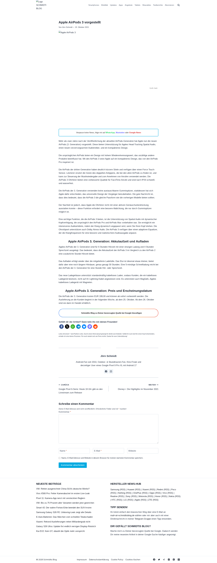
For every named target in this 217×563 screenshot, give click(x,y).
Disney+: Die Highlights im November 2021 (138, 387)
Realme (114, 496)
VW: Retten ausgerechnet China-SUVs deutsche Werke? (63, 489)
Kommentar (65, 412)
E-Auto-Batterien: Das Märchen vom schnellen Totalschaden (64, 517)
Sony (128, 496)
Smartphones (93, 5)
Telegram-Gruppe (143, 519)
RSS (123, 489)
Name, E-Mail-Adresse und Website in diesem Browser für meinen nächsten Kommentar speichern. (102, 458)
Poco (173, 489)
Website (132, 451)
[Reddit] (169, 559)
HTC (114, 500)
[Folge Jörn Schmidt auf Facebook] (106, 371)
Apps (121, 5)
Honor (158, 496)
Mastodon (120, 132)
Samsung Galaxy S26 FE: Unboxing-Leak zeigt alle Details (63, 512)
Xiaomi (145, 489)
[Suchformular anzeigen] (178, 5)
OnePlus (137, 493)
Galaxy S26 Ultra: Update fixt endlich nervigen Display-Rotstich (66, 526)
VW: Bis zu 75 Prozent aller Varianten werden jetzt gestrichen (65, 503)
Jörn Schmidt (67, 27)
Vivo (165, 493)
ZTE (150, 500)
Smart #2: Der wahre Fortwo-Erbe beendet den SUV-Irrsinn (63, 507)
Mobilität (104, 5)
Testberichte (158, 5)
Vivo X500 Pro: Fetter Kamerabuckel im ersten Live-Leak (63, 493)
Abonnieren (169, 5)
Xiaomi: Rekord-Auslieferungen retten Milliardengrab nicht (63, 522)
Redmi (160, 489)
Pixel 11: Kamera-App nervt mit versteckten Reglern (60, 498)
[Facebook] (154, 559)
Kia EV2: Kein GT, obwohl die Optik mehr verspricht (60, 531)
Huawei (130, 489)
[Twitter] (159, 559)
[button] (61, 326)
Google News (135, 132)
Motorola (143, 496)
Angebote (128, 5)
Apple (137, 500)
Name (63, 451)
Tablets (137, 5)
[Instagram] (179, 559)
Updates (113, 5)
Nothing (121, 493)
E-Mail (98, 451)
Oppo (151, 493)
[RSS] (174, 559)
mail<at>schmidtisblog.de (122, 515)
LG (125, 500)
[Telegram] (164, 559)
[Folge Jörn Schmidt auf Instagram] (111, 371)
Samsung (114, 489)
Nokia (171, 496)
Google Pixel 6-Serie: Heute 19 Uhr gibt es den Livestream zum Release (81, 389)
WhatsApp (110, 132)
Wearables (146, 5)
